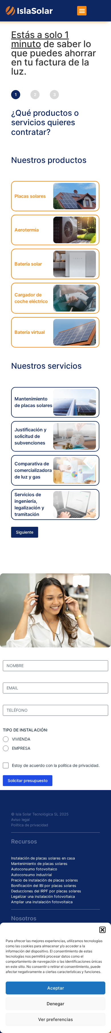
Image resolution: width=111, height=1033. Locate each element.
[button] (102, 930)
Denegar (55, 1003)
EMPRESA (21, 748)
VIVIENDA (21, 739)
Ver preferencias (55, 1019)
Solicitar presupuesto (28, 780)
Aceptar (55, 988)
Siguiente (24, 532)
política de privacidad (78, 765)
